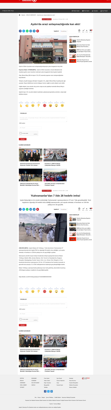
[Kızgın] (44, 103)
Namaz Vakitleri (73, 387)
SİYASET (22, 387)
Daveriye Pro (26, 407)
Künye (39, 397)
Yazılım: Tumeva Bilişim (55, 403)
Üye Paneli (104, 10)
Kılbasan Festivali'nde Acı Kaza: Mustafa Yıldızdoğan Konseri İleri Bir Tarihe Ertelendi (30, 184)
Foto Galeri (86, 10)
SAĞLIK (33, 385)
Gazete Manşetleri (73, 382)
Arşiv (58, 382)
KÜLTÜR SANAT (35, 382)
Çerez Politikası (49, 397)
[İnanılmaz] (56, 103)
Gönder (23, 139)
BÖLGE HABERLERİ (31, 15)
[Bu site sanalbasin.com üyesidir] (86, 378)
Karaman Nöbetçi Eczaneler (68, 397)
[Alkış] (27, 103)
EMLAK (22, 380)
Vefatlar (46, 387)
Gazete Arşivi (60, 385)
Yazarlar (95, 10)
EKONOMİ (33, 378)
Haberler (23, 15)
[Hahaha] (50, 103)
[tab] (23, 113)
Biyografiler (46, 385)
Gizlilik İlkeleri (57, 397)
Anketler (71, 378)
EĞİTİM (22, 378)
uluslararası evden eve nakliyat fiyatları (51, 407)
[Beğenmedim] (39, 103)
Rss (36, 397)
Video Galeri (76, 10)
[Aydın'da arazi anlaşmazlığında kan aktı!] (43, 49)
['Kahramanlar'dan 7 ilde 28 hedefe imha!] (43, 227)
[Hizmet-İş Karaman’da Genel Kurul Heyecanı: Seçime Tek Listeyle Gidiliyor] (30, 155)
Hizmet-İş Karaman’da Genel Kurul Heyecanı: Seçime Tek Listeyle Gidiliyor (30, 164)
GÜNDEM (33, 380)
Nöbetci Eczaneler (73, 385)
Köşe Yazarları (47, 382)
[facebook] (20, 31)
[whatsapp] (27, 31)
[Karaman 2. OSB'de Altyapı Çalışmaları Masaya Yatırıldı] (55, 155)
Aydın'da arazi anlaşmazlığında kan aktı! (46, 15)
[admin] (51, 391)
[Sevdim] (33, 103)
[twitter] (23, 31)
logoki (20, 407)
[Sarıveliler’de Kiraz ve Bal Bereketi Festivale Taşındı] (55, 175)
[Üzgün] (62, 103)
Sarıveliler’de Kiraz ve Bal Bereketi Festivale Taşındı (54, 184)
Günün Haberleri (61, 380)
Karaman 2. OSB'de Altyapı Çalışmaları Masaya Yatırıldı (52, 164)
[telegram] (30, 31)
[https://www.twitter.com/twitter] (48, 391)
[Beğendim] (21, 103)
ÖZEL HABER (23, 385)
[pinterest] (37, 31)
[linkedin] (34, 31)
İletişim (43, 397)
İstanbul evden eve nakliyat (35, 407)
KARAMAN (22, 382)
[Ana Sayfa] (19, 15)
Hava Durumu (72, 380)
